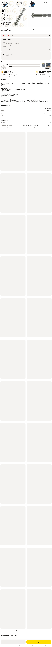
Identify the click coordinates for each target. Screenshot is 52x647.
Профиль (45, 645)
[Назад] (2, 2)
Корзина (32, 645)
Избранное (19, 645)
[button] (26, 35)
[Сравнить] (45, 2)
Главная (6, 645)
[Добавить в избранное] (47, 2)
